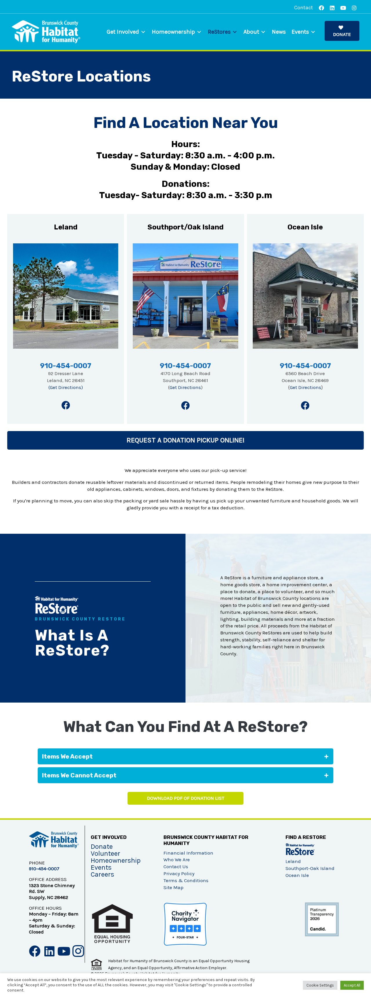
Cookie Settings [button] (320, 985)
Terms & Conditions (185, 880)
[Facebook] (65, 405)
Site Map (173, 887)
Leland (293, 861)
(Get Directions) (65, 387)
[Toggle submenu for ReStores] (234, 31)
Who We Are (176, 859)
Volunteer (105, 853)
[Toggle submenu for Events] (313, 31)
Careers (102, 874)
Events (101, 867)
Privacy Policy (178, 873)
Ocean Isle (297, 875)
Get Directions (185, 387)
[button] (342, 31)
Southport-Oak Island (309, 868)
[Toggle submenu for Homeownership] (199, 31)
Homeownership (116, 860)
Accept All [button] (352, 985)
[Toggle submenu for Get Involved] (143, 31)
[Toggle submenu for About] (263, 31)
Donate (102, 846)
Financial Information (188, 853)
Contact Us (175, 866)
